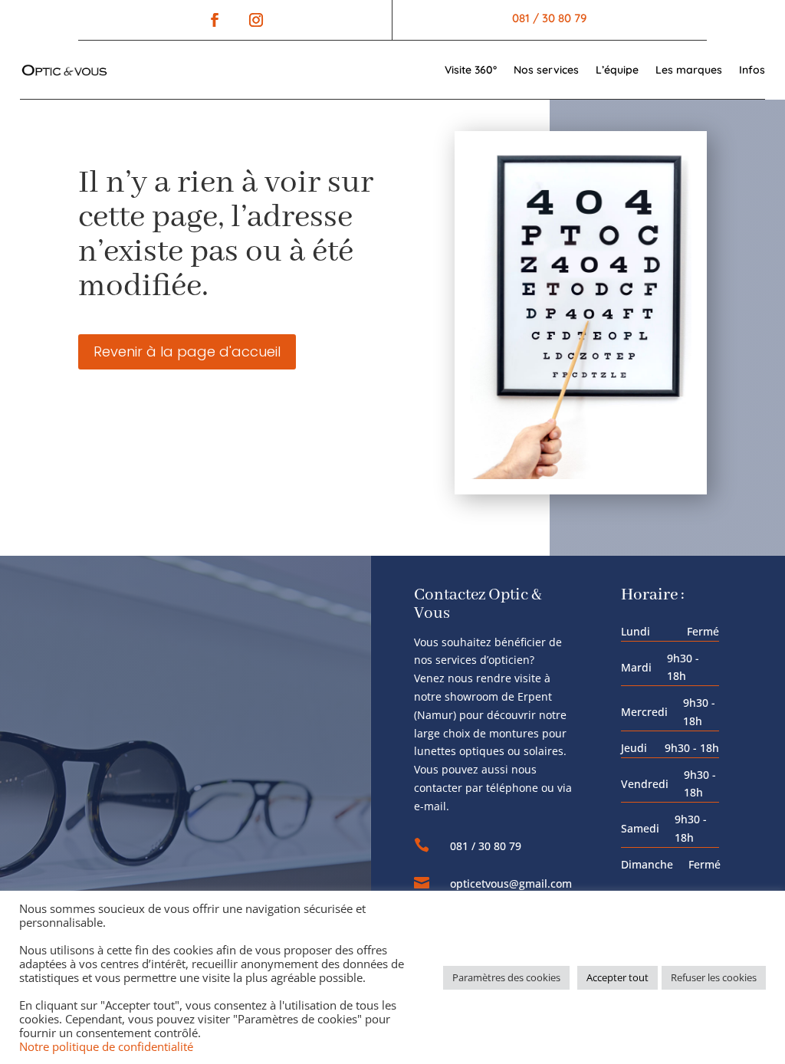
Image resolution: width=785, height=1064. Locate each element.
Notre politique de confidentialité (106, 1046)
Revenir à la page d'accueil (187, 351)
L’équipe (617, 70)
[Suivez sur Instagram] (252, 20)
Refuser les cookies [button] (714, 977)
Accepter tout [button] (617, 977)
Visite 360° (471, 70)
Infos (752, 70)
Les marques (688, 70)
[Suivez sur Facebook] (214, 20)
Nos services (546, 70)
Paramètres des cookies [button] (506, 977)
